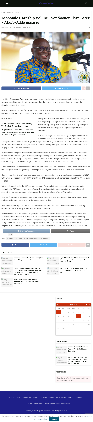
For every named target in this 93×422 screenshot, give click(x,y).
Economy (18, 12)
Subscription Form (46, 397)
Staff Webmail (60, 397)
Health (19, 397)
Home (3, 12)
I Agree (54, 419)
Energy (11, 397)
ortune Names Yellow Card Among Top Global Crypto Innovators (28, 259)
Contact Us (79, 397)
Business (10, 12)
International (33, 397)
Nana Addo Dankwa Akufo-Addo (36, 238)
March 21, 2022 (6, 27)
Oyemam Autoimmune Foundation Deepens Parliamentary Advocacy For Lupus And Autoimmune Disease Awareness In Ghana (28, 271)
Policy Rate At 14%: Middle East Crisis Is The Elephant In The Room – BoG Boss (74, 270)
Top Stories (26, 27)
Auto (25, 397)
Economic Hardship (14, 238)
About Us (70, 397)
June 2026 (73, 305)
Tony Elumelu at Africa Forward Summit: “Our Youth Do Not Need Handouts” (26, 281)
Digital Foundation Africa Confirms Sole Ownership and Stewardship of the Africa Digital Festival (17, 132)
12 (78, 316)
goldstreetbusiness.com (46, 411)
